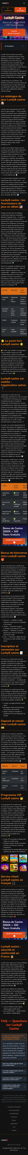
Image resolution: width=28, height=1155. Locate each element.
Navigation (10, 46)
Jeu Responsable (14, 1110)
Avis (14, 1127)
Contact (14, 1130)
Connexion (8, 11)
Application (14, 1124)
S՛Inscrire (20, 11)
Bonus (14, 1120)
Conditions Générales (14, 1107)
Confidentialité (14, 1114)
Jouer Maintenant (14, 32)
